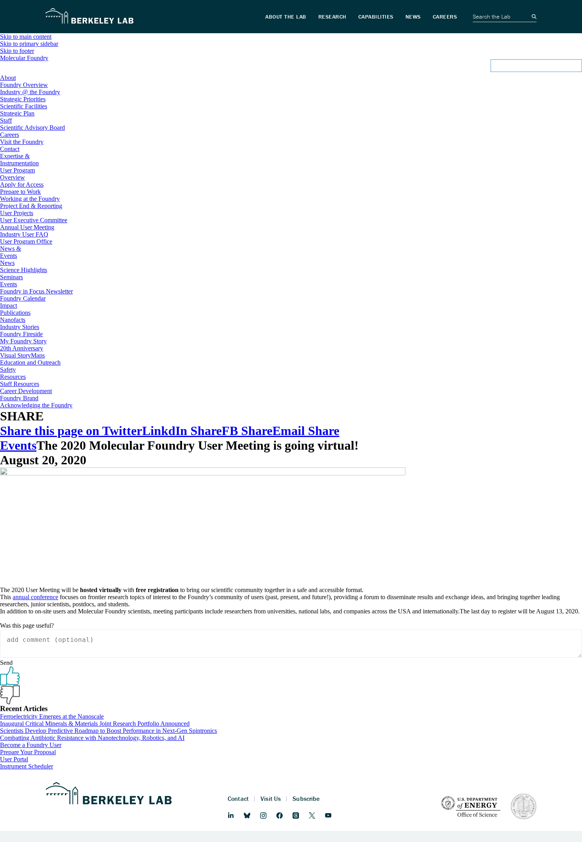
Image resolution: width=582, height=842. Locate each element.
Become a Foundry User (30, 745)
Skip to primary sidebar (29, 43)
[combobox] (291, 68)
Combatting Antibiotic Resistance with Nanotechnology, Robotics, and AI (92, 737)
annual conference (35, 597)
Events (18, 445)
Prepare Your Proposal (28, 752)
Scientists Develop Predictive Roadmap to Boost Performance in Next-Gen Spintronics (108, 730)
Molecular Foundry (24, 58)
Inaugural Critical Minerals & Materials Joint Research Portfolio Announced (95, 723)
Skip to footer (17, 50)
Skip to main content (25, 36)
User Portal (14, 759)
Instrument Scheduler (26, 766)
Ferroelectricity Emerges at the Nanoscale (52, 716)
